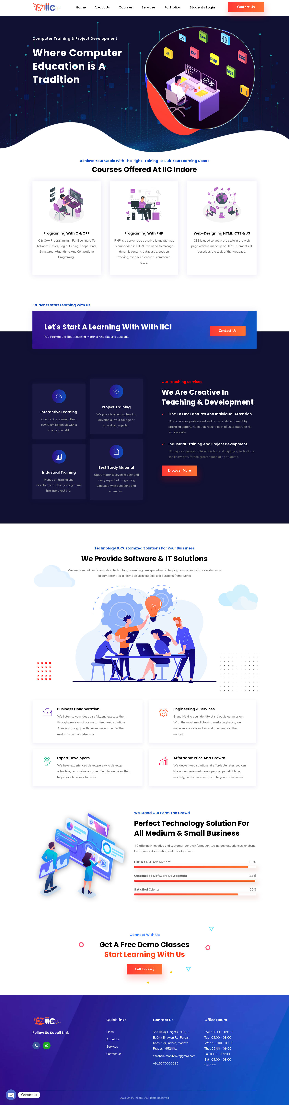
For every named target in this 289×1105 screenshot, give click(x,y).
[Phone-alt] (36, 1045)
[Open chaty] (11, 1091)
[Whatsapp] (46, 1045)
